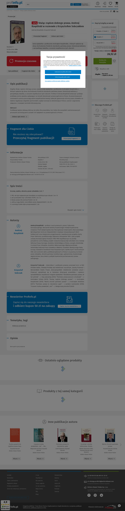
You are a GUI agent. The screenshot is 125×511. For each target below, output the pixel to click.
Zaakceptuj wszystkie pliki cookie (63, 72)
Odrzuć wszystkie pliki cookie (62, 77)
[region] (63, 69)
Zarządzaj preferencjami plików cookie (57, 81)
